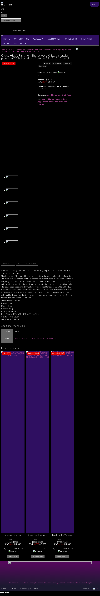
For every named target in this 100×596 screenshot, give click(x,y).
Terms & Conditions (66, 583)
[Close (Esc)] (8, 592)
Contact (24, 43)
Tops (69, 95)
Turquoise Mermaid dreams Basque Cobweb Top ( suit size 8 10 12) (12, 535)
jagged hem (43, 101)
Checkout (24, 583)
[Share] (6, 592)
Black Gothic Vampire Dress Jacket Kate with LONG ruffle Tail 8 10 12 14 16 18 (62, 535)
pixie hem (63, 101)
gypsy (45, 99)
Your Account (14, 583)
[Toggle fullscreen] (3, 592)
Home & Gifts (70, 39)
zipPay (90, 583)
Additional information (27, 263)
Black (17, 338)
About (77, 583)
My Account (17, 30)
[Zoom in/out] (1, 592)
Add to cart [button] (13, 557)
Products (12, 49)
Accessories (53, 39)
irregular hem (61, 99)
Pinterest (43, 66)
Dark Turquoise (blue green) (32, 338)
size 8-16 (62, 95)
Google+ (68, 63)
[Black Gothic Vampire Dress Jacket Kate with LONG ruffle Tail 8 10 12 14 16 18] (62, 442)
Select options (37, 557)
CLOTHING (24, 39)
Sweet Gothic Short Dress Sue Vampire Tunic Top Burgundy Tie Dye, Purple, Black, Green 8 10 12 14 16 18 (38, 535)
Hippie (51, 99)
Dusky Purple (50, 338)
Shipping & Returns (36, 583)
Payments (47, 583)
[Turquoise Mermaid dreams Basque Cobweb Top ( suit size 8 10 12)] (13, 442)
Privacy (55, 583)
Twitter (48, 63)
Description (8, 263)
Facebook (58, 63)
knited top (53, 101)
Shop (14, 39)
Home (6, 39)
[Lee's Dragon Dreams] (10, 1)
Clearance (86, 39)
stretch (41, 104)
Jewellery (38, 39)
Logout (25, 30)
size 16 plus (52, 95)
